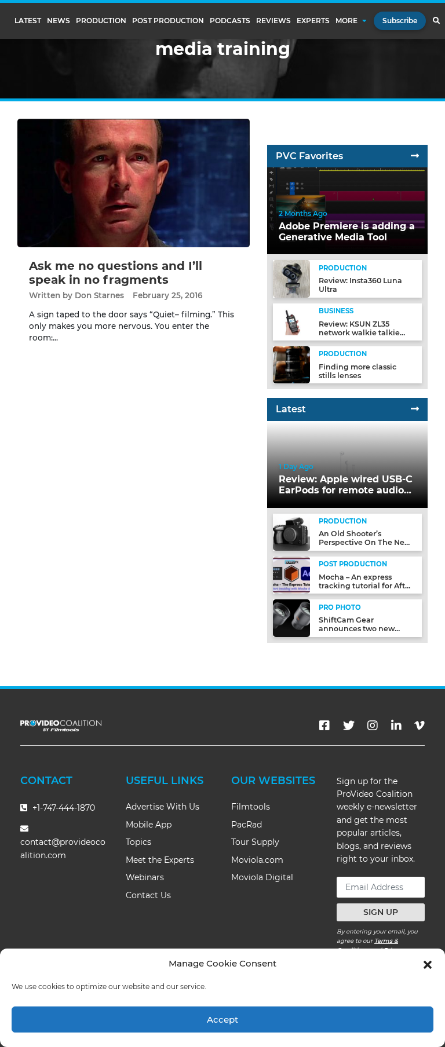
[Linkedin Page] (396, 726)
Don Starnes (99, 295)
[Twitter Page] (349, 726)
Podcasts (230, 20)
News (58, 20)
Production (101, 20)
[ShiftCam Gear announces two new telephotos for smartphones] (291, 617)
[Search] (436, 20)
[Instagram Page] (372, 726)
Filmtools (250, 806)
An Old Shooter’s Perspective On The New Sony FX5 (365, 542)
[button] (427, 963)
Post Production (168, 20)
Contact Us (148, 895)
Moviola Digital (262, 877)
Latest (27, 20)
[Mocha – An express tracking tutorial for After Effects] (291, 575)
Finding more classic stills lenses (357, 371)
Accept (222, 1019)
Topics (138, 842)
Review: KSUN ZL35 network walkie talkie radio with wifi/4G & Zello (366, 333)
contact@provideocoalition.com (62, 849)
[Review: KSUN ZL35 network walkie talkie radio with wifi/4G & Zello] (291, 321)
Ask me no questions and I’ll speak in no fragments (115, 273)
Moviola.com (257, 860)
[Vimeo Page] (419, 726)
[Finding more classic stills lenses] (291, 364)
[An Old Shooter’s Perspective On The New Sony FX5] (291, 531)
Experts (313, 20)
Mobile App (149, 824)
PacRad (246, 824)
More (346, 20)
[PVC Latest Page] (415, 409)
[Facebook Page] (324, 726)
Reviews (273, 20)
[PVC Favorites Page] (415, 156)
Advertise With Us (162, 806)
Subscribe (399, 20)
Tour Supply (255, 842)
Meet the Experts (160, 860)
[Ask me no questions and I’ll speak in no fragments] (133, 182)
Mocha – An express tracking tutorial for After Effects (366, 586)
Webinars (145, 877)
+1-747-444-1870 (62, 808)
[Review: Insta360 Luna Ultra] (291, 278)
